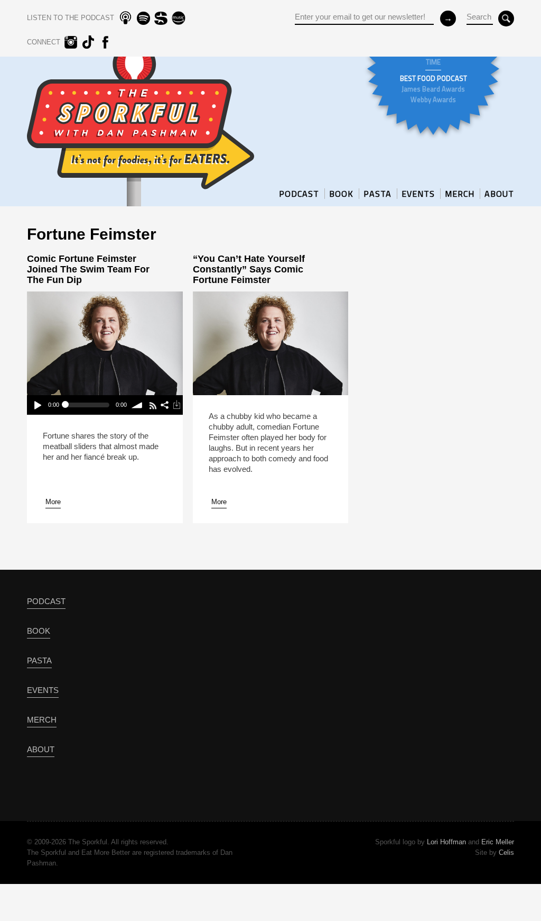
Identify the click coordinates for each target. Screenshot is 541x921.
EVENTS (418, 193)
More (53, 502)
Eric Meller (497, 842)
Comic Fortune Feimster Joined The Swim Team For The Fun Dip (88, 269)
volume (137, 405)
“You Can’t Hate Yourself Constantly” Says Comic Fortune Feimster (249, 269)
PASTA (377, 193)
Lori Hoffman (446, 842)
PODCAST (299, 193)
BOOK (341, 193)
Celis (506, 852)
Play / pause (37, 405)
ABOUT (499, 193)
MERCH (459, 193)
